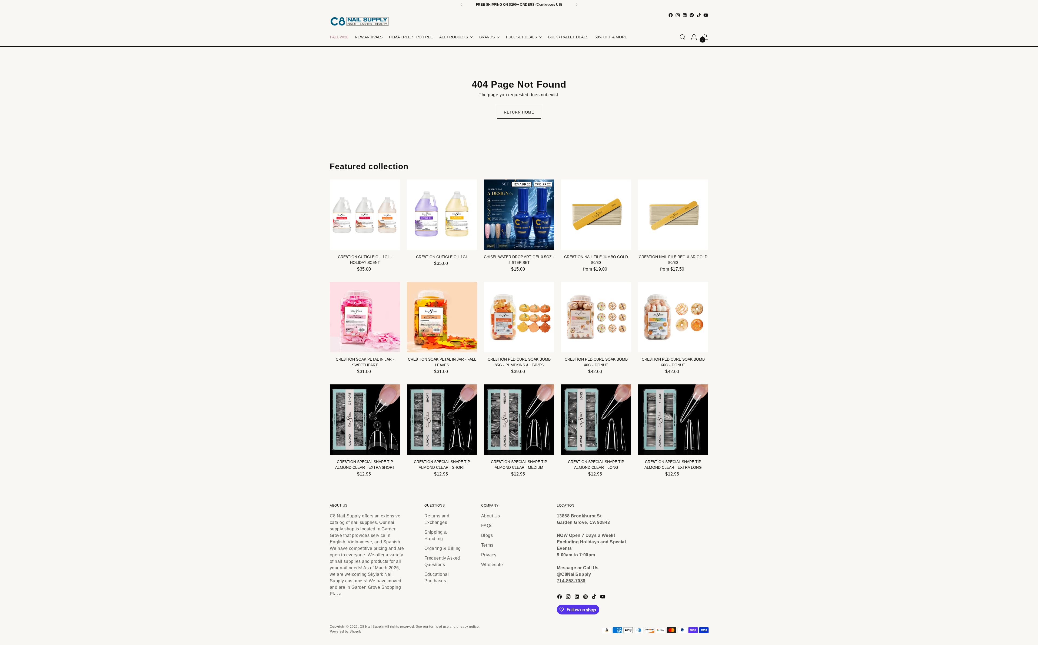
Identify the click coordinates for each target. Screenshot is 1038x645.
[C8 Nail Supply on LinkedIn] (684, 15)
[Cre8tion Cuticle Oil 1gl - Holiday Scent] (365, 214)
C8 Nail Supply (372, 627)
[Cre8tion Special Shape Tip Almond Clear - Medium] (519, 419)
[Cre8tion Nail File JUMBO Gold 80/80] (596, 214)
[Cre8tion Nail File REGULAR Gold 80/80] (673, 214)
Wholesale (492, 564)
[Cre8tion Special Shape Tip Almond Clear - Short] (442, 419)
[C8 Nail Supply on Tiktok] (698, 15)
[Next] (577, 4)
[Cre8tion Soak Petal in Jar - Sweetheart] (365, 317)
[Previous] (461, 4)
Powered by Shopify (346, 631)
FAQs (487, 525)
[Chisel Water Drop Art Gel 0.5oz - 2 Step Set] (519, 214)
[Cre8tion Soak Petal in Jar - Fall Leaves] (442, 317)
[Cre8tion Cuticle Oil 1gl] (442, 214)
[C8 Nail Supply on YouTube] (705, 15)
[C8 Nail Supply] (359, 21)
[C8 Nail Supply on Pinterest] (691, 15)
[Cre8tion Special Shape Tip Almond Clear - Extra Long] (673, 419)
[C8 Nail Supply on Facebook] (670, 15)
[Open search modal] (682, 37)
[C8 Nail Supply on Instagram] (677, 15)
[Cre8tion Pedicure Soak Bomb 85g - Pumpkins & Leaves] (519, 317)
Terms (487, 545)
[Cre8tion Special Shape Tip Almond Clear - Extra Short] (365, 419)
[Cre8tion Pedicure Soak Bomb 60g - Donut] (673, 317)
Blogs (487, 535)
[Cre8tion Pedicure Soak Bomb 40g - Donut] (596, 317)
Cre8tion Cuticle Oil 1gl (442, 257)
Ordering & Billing (442, 548)
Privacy (488, 555)
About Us (490, 516)
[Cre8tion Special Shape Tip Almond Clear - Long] (596, 419)
